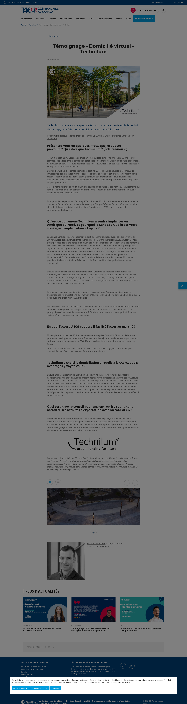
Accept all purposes (20, 688)
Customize (56, 688)
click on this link (124, 682)
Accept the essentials (40, 688)
